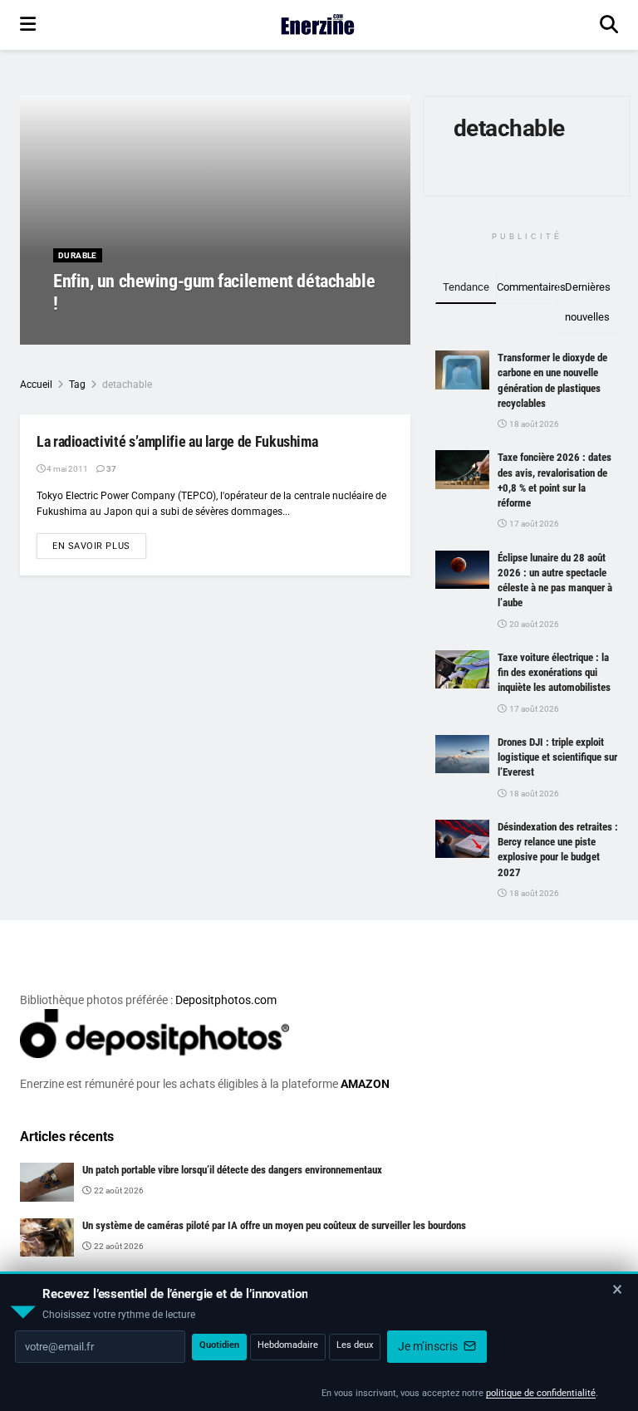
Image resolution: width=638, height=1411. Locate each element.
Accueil (36, 384)
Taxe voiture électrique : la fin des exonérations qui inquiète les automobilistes (554, 672)
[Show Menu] (28, 25)
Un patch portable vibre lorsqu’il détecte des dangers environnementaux (232, 1170)
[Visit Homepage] (318, 25)
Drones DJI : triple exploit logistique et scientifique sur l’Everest (557, 757)
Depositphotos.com (226, 1000)
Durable (77, 255)
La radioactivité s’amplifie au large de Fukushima (177, 441)
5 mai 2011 (166, 334)
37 (110, 468)
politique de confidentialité (541, 1393)
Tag (77, 384)
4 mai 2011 (66, 468)
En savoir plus (99, 545)
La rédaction (99, 334)
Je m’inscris (429, 1346)
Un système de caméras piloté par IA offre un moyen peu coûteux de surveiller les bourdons (274, 1225)
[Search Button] (609, 25)
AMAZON (365, 1083)
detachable (127, 384)
